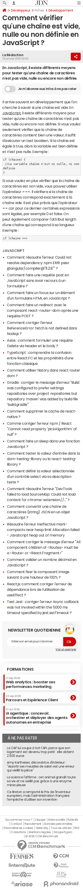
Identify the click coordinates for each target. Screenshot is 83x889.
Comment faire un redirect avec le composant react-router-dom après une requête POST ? (42, 310)
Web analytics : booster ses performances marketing (30, 682)
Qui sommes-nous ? (18, 819)
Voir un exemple (66, 649)
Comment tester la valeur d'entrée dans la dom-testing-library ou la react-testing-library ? (43, 458)
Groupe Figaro (62, 832)
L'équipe (40, 819)
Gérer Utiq (42, 828)
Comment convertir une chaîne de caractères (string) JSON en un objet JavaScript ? (38, 512)
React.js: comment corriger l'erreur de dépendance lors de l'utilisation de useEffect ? (39, 589)
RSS (77, 828)
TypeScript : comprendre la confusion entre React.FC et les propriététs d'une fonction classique (40, 358)
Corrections (18, 832)
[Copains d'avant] (22, 874)
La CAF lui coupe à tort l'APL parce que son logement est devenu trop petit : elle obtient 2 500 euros (40, 751)
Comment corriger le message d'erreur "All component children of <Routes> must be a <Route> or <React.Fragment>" (43, 547)
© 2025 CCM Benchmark (41, 836)
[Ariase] (22, 883)
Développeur (20, 10)
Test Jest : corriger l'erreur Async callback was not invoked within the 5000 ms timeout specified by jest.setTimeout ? (43, 607)
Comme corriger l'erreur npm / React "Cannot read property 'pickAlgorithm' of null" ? (42, 428)
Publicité (72, 819)
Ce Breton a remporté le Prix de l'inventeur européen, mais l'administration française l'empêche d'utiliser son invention (38, 795)
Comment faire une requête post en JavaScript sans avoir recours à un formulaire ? (38, 280)
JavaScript (11, 113)
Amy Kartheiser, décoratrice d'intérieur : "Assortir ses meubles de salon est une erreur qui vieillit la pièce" (40, 766)
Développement (60, 10)
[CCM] (61, 856)
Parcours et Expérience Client (32, 698)
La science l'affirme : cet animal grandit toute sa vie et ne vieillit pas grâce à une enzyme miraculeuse (41, 781)
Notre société (56, 819)
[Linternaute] (22, 865)
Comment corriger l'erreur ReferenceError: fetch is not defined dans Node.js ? (42, 328)
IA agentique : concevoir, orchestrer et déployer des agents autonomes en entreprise (36, 716)
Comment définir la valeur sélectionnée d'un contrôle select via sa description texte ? (40, 476)
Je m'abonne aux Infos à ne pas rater (47, 88)
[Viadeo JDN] (61, 874)
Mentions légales (40, 832)
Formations (20, 669)
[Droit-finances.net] (61, 865)
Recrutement (32, 824)
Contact (16, 824)
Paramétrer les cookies (18, 828)
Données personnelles (58, 824)
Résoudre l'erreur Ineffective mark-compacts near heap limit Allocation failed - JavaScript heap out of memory (43, 529)
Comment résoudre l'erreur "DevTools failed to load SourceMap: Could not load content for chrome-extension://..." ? (41, 494)
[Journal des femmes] (22, 856)
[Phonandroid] (61, 884)
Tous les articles (61, 828)
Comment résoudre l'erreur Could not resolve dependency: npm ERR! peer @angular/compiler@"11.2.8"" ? (39, 262)
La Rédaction (12, 55)
